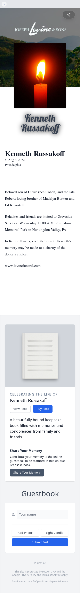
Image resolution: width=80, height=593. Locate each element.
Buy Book (43, 409)
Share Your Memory (26, 472)
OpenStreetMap (44, 581)
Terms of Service (51, 575)
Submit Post (40, 542)
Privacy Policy (28, 575)
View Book (20, 409)
